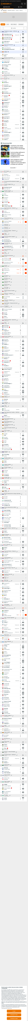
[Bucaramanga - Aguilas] (13, 297)
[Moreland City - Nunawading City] (13, 240)
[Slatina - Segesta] (13, 330)
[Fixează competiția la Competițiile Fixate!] (14, 58)
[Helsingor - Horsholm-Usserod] (13, 354)
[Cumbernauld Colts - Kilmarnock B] (13, 670)
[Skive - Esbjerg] (13, 390)
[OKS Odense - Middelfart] (13, 361)
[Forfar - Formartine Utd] (13, 680)
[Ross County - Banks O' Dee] (13, 705)
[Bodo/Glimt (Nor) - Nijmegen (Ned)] (13, 38)
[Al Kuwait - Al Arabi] (13, 471)
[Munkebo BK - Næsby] (13, 358)
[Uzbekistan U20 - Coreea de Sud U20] (13, 501)
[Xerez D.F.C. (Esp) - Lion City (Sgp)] (13, 518)
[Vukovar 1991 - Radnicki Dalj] (13, 333)
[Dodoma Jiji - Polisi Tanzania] (13, 772)
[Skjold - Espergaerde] (13, 393)
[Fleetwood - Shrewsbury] (13, 103)
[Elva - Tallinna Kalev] (13, 409)
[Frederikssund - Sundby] (13, 351)
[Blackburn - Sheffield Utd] (13, 92)
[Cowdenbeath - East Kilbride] (13, 666)
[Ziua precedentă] (2, 28)
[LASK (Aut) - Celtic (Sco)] (13, 42)
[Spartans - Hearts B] (13, 709)
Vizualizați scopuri (14, 1018)
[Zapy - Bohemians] (13, 598)
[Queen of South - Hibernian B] (13, 702)
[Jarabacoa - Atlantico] (13, 611)
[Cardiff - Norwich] (13, 82)
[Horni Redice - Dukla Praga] (13, 587)
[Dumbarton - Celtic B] (13, 673)
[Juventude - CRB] (13, 273)
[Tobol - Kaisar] (13, 462)
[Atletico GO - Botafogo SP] (13, 269)
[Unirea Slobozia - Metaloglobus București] (13, 48)
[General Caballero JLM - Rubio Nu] (13, 561)
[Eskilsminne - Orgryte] (13, 758)
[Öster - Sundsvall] (13, 749)
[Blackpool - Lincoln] (13, 96)
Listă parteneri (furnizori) (6, 1008)
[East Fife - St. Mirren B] (13, 677)
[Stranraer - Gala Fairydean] (13, 712)
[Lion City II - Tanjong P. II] (13, 723)
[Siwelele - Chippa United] (13, 72)
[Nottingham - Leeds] (13, 138)
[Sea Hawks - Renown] (13, 736)
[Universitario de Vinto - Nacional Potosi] (13, 263)
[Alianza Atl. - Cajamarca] (13, 571)
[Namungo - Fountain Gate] (13, 768)
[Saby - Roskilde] (13, 365)
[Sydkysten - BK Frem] (13, 379)
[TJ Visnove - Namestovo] (13, 729)
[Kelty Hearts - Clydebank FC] (13, 691)
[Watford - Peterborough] (13, 131)
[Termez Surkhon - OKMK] (13, 788)
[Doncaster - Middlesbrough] (13, 85)
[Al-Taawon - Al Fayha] (13, 198)
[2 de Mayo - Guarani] (13, 555)
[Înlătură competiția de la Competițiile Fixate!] (18, 32)
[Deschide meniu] (25, 4)
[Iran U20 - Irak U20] (13, 497)
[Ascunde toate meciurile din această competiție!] (26, 31)
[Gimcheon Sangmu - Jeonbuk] (13, 310)
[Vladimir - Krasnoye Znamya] (13, 632)
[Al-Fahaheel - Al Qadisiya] (13, 475)
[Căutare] (22, 4)
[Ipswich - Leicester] (13, 106)
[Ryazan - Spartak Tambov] (13, 628)
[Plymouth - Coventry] (13, 110)
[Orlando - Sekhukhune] (13, 69)
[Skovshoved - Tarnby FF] (13, 375)
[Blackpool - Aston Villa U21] (13, 175)
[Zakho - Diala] (13, 441)
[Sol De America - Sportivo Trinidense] (13, 565)
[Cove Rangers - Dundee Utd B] (13, 663)
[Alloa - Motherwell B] (13, 648)
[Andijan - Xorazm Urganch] (13, 785)
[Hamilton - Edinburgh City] (13, 688)
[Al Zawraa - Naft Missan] (13, 445)
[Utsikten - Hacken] (13, 762)
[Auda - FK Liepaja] (13, 488)
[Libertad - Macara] (13, 400)
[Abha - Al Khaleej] (13, 194)
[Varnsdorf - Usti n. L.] (13, 584)
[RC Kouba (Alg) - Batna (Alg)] (13, 514)
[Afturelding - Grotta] (13, 455)
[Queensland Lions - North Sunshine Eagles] (13, 247)
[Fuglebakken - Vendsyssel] (13, 386)
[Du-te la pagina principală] (7, 4)
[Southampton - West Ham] (13, 117)
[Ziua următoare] (25, 28)
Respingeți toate (14, 1014)
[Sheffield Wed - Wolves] (13, 114)
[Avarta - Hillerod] (13, 347)
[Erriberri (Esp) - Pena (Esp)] (13, 521)
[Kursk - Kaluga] (13, 621)
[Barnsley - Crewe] (13, 89)
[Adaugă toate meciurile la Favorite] (1, 32)
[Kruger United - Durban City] (13, 61)
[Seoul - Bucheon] (13, 317)
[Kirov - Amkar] (13, 625)
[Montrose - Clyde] (13, 695)
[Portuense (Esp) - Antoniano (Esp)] (13, 525)
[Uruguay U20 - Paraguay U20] (13, 504)
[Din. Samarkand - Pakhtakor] (13, 792)
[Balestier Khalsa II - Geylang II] (13, 719)
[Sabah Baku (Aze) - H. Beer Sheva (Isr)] (13, 35)
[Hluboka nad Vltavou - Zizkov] (13, 602)
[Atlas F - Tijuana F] (13, 532)
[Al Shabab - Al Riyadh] (13, 201)
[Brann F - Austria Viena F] (13, 416)
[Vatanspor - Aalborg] (13, 372)
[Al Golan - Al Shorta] (13, 438)
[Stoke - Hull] (13, 124)
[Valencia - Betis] (13, 55)
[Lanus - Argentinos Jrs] (13, 212)
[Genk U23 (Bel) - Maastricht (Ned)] (13, 511)
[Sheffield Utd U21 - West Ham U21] (13, 188)
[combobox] (13, 28)
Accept (14, 1011)
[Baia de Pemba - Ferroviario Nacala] (13, 538)
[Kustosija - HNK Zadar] (13, 326)
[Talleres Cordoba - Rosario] (13, 215)
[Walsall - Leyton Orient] (13, 128)
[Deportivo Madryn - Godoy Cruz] (13, 222)
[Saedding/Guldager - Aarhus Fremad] (13, 368)
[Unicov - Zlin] (13, 594)
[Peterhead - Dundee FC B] (13, 698)
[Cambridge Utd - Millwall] (13, 99)
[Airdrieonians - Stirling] (13, 645)
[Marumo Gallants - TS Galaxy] (13, 65)
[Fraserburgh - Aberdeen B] (13, 684)
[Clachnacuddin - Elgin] (13, 659)
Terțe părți (22, 1000)
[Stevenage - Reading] (13, 121)
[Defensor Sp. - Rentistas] (13, 778)
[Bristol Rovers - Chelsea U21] (13, 178)
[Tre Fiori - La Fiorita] (13, 638)
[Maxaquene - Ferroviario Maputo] (13, 542)
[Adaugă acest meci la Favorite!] (1, 35)
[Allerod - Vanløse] (13, 343)
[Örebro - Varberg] (13, 745)
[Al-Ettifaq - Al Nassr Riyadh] (13, 205)
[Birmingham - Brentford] (13, 135)
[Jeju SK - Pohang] (13, 313)
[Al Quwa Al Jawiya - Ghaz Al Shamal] (13, 448)
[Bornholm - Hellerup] (13, 340)
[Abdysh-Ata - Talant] (13, 481)
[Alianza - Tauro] (13, 548)
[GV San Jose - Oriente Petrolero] (13, 259)
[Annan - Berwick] (13, 652)
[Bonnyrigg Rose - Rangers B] (13, 656)
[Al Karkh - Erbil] (13, 434)
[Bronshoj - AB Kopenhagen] (13, 383)
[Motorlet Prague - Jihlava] (13, 591)
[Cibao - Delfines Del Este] (13, 615)
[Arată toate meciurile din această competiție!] (26, 75)
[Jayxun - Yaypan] (13, 799)
